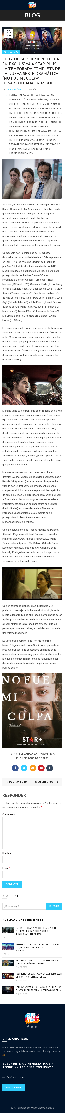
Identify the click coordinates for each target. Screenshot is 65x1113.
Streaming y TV (11, 52)
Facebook (15, 768)
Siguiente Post (45, 782)
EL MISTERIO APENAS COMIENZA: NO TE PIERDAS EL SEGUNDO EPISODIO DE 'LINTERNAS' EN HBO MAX (36, 931)
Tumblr (49, 768)
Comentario (9, 814)
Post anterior (18, 782)
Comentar (32, 89)
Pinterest (41, 768)
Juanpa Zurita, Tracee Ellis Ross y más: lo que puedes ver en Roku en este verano (38, 947)
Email (33, 768)
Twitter (24, 768)
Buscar (54, 906)
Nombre (7, 853)
